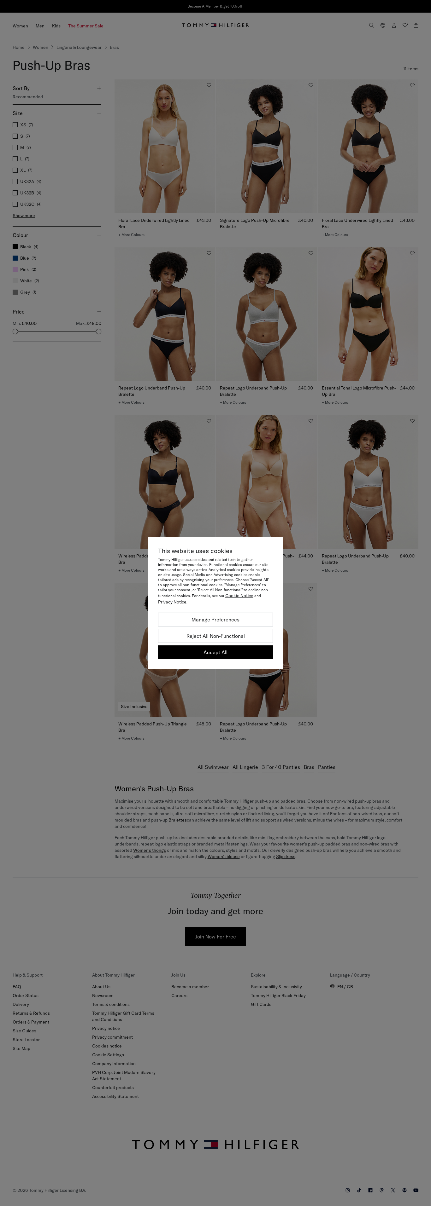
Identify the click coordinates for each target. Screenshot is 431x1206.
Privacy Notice (172, 602)
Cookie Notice (239, 595)
